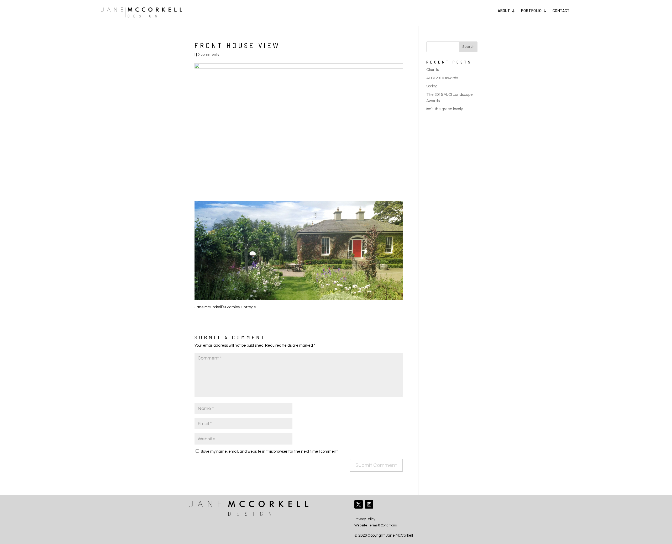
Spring (432, 86)
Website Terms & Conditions (375, 525)
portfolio (531, 10)
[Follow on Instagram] (369, 504)
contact (561, 10)
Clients (432, 70)
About (504, 10)
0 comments (208, 54)
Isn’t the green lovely (444, 109)
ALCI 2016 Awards (442, 78)
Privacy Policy (364, 519)
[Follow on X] (358, 504)
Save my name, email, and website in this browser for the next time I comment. (270, 451)
